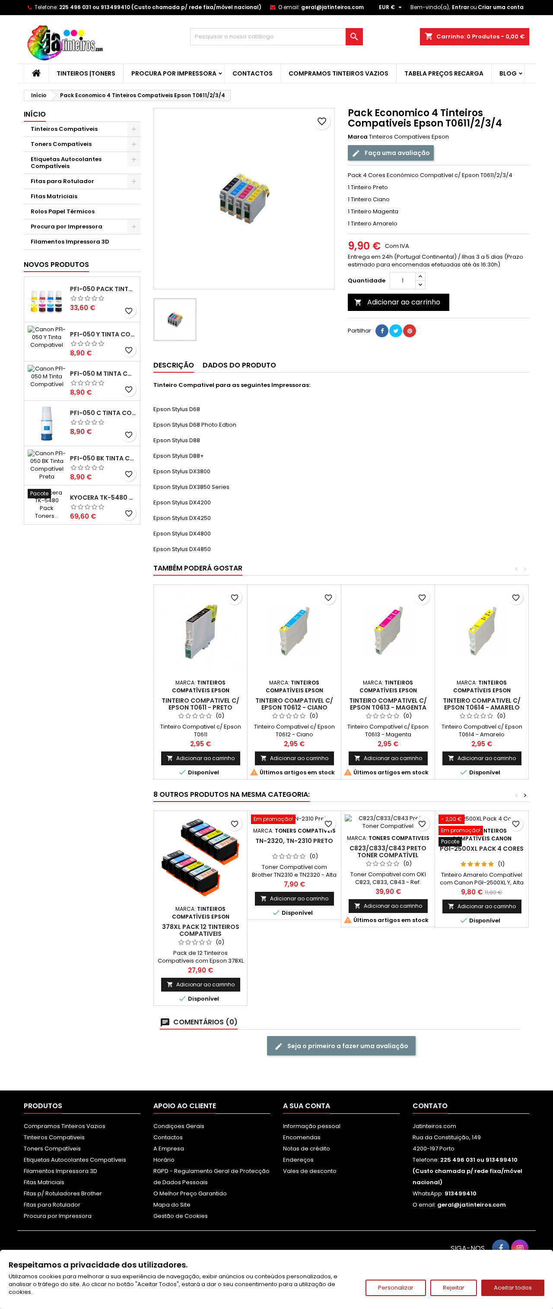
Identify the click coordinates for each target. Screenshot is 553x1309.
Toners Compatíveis (61, 144)
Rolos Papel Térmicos (63, 211)
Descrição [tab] (173, 365)
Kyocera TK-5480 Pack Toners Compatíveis (103, 497)
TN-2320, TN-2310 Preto (294, 841)
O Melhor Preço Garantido (190, 1193)
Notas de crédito (306, 1148)
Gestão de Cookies (180, 1216)
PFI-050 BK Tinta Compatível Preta (103, 458)
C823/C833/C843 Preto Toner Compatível (388, 851)
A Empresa (168, 1148)
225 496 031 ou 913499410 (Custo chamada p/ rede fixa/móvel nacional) (160, 7)
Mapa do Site (172, 1205)
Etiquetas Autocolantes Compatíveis (66, 162)
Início (35, 114)
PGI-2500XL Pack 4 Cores (482, 848)
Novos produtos (56, 264)
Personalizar (395, 1288)
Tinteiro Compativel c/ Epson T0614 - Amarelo (482, 704)
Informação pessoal (311, 1126)
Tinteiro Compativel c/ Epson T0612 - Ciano (294, 704)
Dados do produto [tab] (239, 365)
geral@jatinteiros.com (332, 7)
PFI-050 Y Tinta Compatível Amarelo (103, 334)
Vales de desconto (310, 1171)
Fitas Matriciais (54, 196)
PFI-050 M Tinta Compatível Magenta (103, 373)
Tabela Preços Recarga (443, 73)
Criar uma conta (501, 7)
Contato (430, 1106)
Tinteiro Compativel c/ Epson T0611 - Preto (200, 704)
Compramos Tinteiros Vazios (338, 73)
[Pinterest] (409, 330)
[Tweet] (395, 330)
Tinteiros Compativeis (64, 129)
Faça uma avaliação (396, 153)
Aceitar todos (513, 1288)
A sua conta (306, 1106)
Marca (358, 137)
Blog (508, 73)
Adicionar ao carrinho (397, 302)
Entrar (460, 7)
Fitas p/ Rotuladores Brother (63, 1193)
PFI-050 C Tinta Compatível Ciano (103, 412)
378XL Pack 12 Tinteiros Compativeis (200, 930)
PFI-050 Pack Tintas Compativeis (103, 288)
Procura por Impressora (173, 73)
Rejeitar (453, 1288)
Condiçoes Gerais (178, 1126)
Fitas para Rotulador (62, 181)
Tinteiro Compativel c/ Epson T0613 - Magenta (388, 704)
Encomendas (302, 1137)
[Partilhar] (381, 330)
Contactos (252, 73)
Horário (164, 1160)
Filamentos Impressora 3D (70, 242)
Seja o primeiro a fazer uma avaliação (347, 1046)
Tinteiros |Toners (86, 73)
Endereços (298, 1160)
